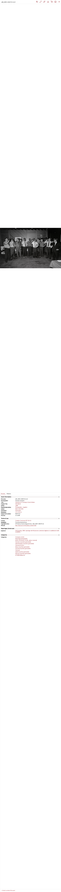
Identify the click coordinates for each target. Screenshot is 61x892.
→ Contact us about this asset (8, 890)
